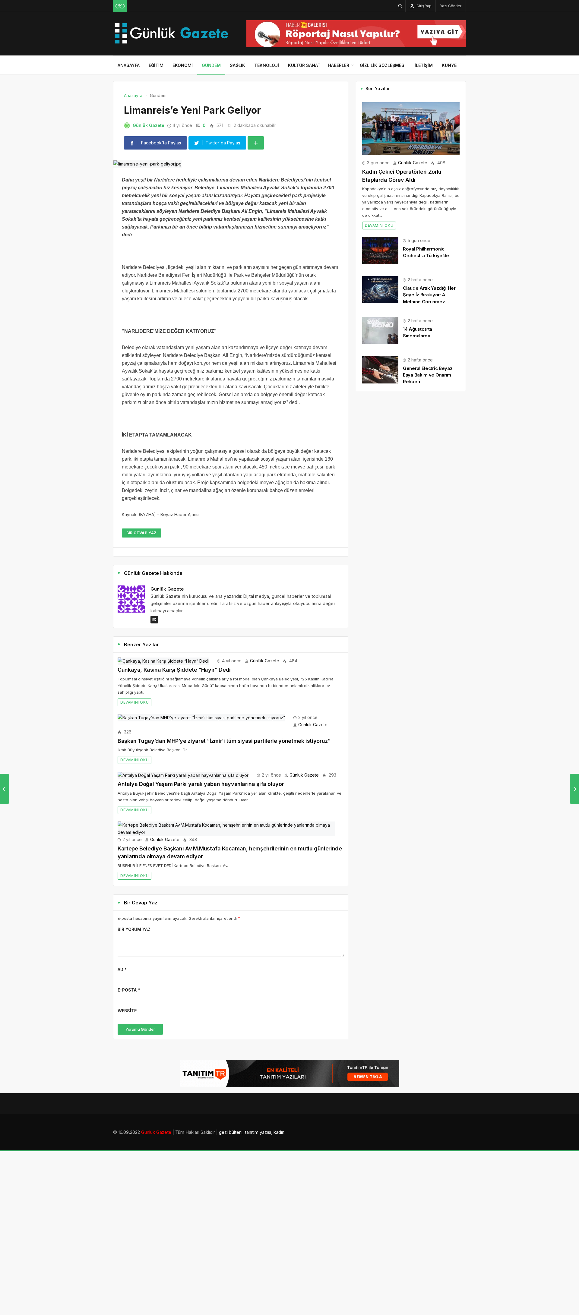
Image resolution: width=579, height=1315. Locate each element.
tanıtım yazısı (258, 1132)
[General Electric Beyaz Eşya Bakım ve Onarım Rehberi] (380, 369)
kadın (279, 1132)
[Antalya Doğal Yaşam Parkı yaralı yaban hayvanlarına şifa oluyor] (183, 774)
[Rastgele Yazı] (120, 6)
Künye (449, 65)
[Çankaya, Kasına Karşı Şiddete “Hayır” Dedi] (163, 660)
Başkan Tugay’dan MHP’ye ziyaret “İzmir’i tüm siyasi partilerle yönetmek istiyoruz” (224, 741)
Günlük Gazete (148, 125)
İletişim (424, 65)
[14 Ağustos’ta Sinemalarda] (380, 330)
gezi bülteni (230, 1132)
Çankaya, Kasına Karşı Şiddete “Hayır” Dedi (174, 670)
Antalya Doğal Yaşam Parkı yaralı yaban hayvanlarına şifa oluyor (201, 784)
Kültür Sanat (304, 65)
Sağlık (237, 65)
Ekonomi (182, 65)
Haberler (338, 65)
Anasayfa (129, 65)
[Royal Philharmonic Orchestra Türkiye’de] (380, 250)
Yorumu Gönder (140, 1029)
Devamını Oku (134, 702)
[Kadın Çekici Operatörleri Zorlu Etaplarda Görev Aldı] (411, 128)
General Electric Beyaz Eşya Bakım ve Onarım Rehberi (427, 374)
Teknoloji (266, 65)
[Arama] (400, 6)
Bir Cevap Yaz (141, 533)
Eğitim (156, 65)
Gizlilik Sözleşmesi (383, 65)
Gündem (211, 65)
